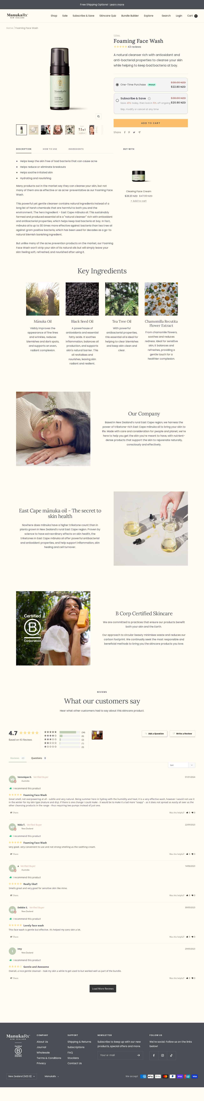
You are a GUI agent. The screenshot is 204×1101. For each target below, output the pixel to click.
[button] (188, 812)
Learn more (117, 4)
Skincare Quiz (107, 16)
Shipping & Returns (79, 1042)
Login (179, 16)
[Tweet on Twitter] (134, 132)
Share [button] (15, 812)
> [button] (103, 988)
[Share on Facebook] (124, 132)
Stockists (73, 1058)
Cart (192, 16)
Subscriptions (76, 1047)
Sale (65, 16)
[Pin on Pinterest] (129, 132)
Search (166, 16)
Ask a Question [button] (156, 733)
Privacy (41, 1063)
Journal (41, 1047)
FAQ (70, 1052)
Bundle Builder (130, 16)
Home (9, 28)
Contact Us (75, 1063)
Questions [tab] (36, 758)
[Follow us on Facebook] (153, 1055)
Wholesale (43, 1052)
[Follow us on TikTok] (171, 1055)
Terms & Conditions (49, 1058)
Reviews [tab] (14, 758)
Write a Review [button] (184, 733)
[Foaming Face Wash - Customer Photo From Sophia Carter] (97, 735)
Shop (54, 16)
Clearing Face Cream (138, 191)
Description (23, 149)
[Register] (138, 1055)
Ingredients (76, 149)
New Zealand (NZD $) (20, 1076)
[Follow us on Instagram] (162, 1055)
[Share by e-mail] (139, 132)
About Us (42, 1042)
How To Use (50, 149)
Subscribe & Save (83, 16)
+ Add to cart (139, 201)
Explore (148, 16)
